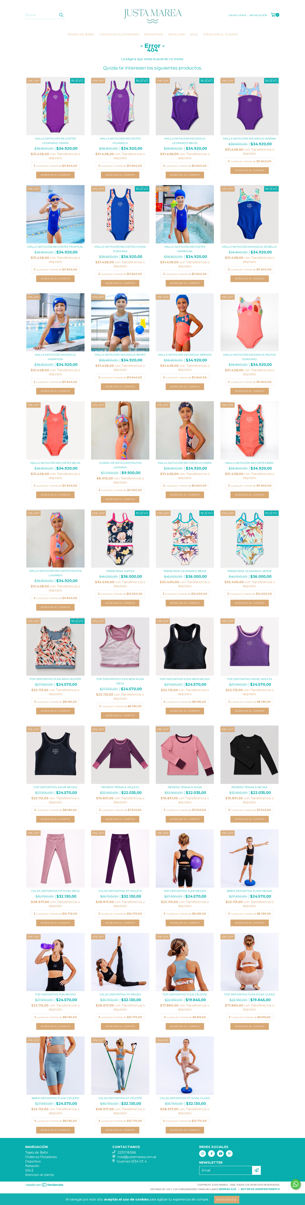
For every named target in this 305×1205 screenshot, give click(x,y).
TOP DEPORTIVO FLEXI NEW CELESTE (55, 679)
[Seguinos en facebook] (211, 1153)
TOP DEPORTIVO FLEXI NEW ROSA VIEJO (120, 681)
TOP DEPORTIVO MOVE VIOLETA (249, 679)
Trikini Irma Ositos (120, 571)
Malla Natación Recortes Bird (249, 462)
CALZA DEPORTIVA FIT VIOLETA (120, 891)
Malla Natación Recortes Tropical (55, 246)
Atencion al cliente (220, 34)
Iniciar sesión (258, 15)
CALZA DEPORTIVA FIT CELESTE (120, 1098)
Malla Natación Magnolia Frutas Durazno (249, 357)
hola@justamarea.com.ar (137, 1157)
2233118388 (127, 1152)
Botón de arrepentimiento (260, 1189)
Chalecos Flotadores (119, 34)
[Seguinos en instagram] (202, 1153)
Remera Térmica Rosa (185, 787)
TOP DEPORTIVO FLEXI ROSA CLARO (249, 994)
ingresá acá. (228, 1189)
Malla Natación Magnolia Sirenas (184, 354)
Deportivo (153, 34)
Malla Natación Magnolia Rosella (249, 246)
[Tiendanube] (44, 1186)
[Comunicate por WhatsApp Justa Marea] (296, 1184)
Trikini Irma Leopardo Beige (185, 571)
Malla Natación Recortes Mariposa (184, 249)
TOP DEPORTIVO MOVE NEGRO (55, 787)
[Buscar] (60, 15)
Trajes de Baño (80, 34)
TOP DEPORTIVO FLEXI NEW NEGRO (185, 679)
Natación (176, 34)
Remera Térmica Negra (249, 787)
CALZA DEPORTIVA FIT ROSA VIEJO (55, 891)
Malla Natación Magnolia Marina (249, 138)
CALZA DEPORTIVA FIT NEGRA (120, 994)
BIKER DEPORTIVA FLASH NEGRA (249, 891)
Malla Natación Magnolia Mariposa (55, 357)
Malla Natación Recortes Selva (55, 462)
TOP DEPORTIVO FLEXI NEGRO (184, 891)
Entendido (226, 1199)
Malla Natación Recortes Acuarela (120, 141)
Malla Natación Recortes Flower (185, 462)
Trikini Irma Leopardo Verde (249, 571)
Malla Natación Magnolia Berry (120, 354)
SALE (194, 34)
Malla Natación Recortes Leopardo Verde (55, 141)
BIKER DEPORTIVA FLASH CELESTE (55, 1098)
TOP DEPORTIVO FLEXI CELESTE (185, 994)
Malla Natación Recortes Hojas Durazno (120, 249)
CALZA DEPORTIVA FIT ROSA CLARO (185, 1098)
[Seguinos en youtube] (220, 1153)
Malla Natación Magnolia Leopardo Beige (184, 141)
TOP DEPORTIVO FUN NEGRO (55, 994)
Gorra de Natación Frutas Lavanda (120, 465)
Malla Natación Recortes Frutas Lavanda (55, 573)
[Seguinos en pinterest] (229, 1153)
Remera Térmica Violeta (120, 787)
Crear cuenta (237, 15)
